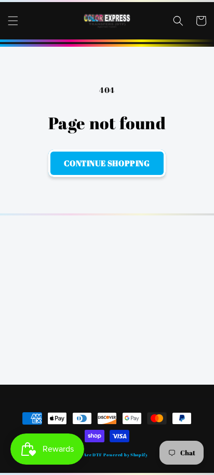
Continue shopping (107, 163)
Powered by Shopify (125, 454)
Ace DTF (93, 454)
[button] (13, 20)
